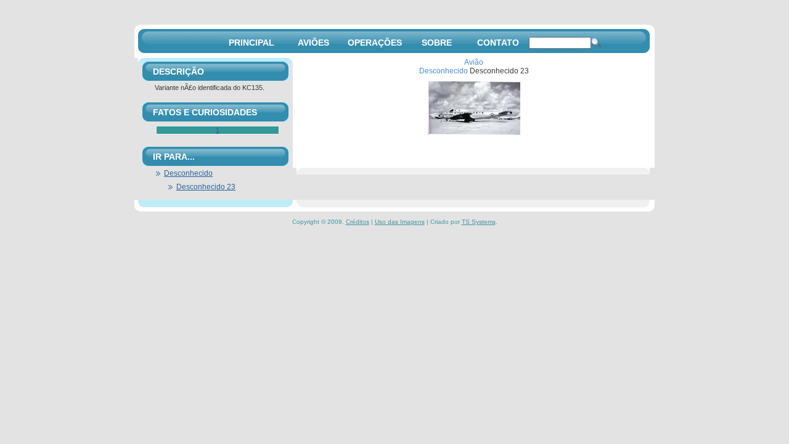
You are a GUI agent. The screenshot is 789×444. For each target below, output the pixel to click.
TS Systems (479, 221)
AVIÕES (313, 42)
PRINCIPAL (251, 42)
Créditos (357, 221)
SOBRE (437, 42)
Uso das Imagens (400, 221)
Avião (473, 62)
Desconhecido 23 (205, 187)
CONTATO (498, 42)
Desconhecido (443, 71)
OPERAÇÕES (375, 42)
